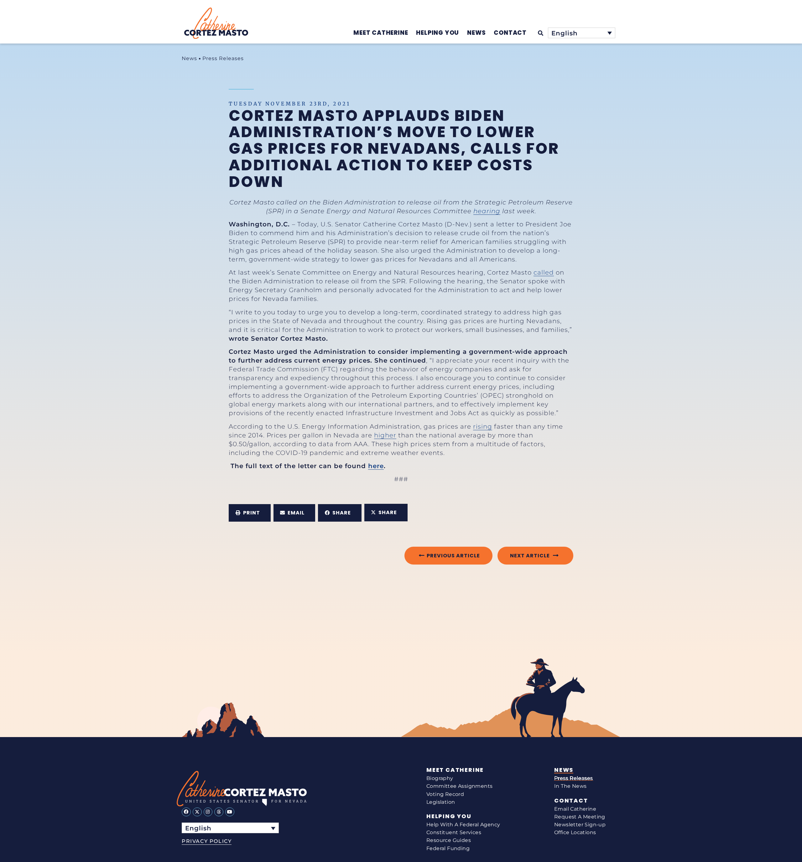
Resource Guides (448, 840)
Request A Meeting (579, 817)
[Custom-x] (197, 812)
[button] (250, 513)
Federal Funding (448, 848)
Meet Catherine (455, 770)
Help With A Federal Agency (463, 825)
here (376, 466)
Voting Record (445, 794)
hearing (486, 211)
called (544, 272)
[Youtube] (229, 812)
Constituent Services (453, 832)
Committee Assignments (459, 786)
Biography (439, 778)
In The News (570, 786)
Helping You (448, 816)
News (189, 58)
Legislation (440, 802)
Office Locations (575, 832)
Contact (571, 800)
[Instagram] (208, 812)
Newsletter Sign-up (580, 825)
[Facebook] (186, 812)
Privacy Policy (207, 841)
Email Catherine (575, 809)
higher (385, 435)
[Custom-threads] (218, 812)
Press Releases (223, 58)
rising (482, 426)
